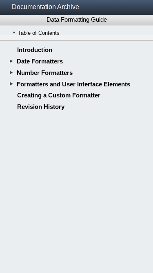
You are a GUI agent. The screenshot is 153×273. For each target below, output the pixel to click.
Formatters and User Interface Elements (73, 84)
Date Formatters (40, 61)
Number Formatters (45, 72)
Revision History (40, 106)
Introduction (34, 49)
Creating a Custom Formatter (58, 95)
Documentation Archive (45, 6)
